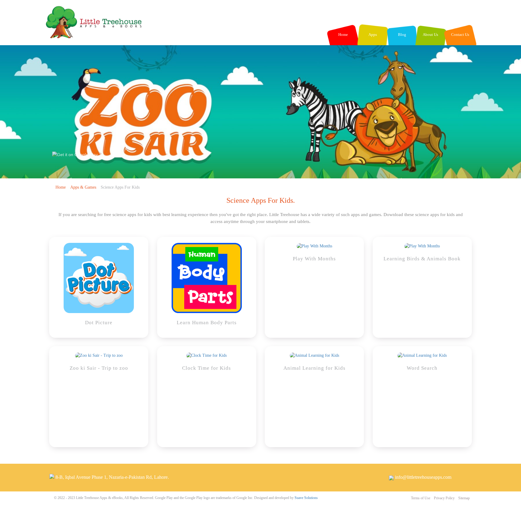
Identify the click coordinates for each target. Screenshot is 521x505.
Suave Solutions (306, 498)
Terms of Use (421, 498)
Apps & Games (83, 187)
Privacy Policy (445, 498)
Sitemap (464, 498)
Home (60, 187)
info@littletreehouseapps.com (423, 477)
